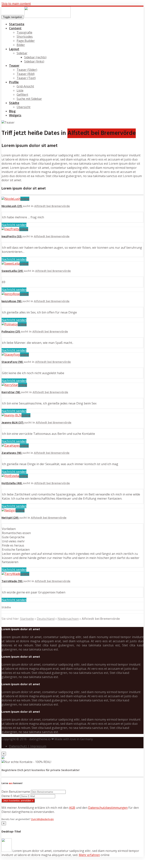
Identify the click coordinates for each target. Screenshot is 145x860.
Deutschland (46, 619)
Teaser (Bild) (26, 74)
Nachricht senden (14, 225)
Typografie (24, 32)
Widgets (15, 115)
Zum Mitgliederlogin (42, 819)
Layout (14, 49)
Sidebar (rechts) (35, 57)
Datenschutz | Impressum (27, 746)
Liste (20, 90)
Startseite (16, 24)
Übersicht (23, 107)
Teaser (14, 65)
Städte (14, 103)
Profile (14, 82)
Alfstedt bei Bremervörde (52, 206)
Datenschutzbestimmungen (108, 808)
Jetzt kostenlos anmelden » (18, 800)
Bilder (21, 45)
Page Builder (26, 41)
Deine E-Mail (10, 796)
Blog (12, 111)
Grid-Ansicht (25, 86)
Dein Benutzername (16, 792)
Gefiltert (22, 94)
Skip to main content (16, 4)
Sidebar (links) (34, 61)
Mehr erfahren (89, 855)
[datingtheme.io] (47, 17)
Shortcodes (25, 36)
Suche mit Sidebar (29, 99)
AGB (72, 808)
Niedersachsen (68, 619)
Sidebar (22, 53)
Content (15, 28)
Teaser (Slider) (27, 70)
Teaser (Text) (26, 78)
